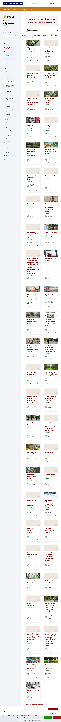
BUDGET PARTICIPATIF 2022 (10, 9)
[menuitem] (10, 36)
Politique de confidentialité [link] (35, 720)
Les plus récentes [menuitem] (23, 36)
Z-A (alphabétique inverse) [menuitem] (37, 36)
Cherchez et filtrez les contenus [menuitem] (9, 32)
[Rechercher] (42, 3)
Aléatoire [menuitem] (18, 37)
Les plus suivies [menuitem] (50, 36)
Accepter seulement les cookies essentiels (53, 714)
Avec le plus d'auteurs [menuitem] (56, 36)
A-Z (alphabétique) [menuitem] (29, 36)
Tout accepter (53, 709)
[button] (5, 41)
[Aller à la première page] (13, 4)
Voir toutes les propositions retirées (34, 704)
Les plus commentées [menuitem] (45, 36)
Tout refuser (57, 717)
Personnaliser (22, 720)
